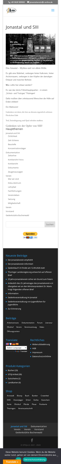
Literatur (48, 322)
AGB (34, 348)
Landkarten (13, 382)
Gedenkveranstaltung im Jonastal (22, 297)
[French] (10, 344)
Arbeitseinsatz (13, 322)
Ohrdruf (10, 327)
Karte (9, 404)
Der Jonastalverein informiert (20, 264)
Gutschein (45, 400)
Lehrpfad (12, 187)
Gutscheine (13, 378)
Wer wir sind (13, 179)
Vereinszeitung (30, 327)
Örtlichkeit (12, 136)
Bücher (11, 370)
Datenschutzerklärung (34, 459)
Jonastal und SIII (13, 133)
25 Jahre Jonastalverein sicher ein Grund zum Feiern (30, 279)
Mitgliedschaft (14, 203)
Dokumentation (13, 152)
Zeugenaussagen (15, 171)
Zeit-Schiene (13, 140)
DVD (9, 400)
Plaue (34, 404)
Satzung (11, 199)
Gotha (35, 400)
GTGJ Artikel (13, 374)
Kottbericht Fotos (16, 159)
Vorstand (10, 211)
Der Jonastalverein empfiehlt (20, 260)
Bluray (19, 395)
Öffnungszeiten (13, 331)
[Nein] (57, 456)
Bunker (35, 395)
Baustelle (12, 144)
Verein (8, 175)
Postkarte (43, 404)
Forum (39, 322)
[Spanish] (17, 344)
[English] (7, 344)
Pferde (26, 404)
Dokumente (13, 167)
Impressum (37, 352)
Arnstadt (10, 395)
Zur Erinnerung (14, 308)
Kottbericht (13, 163)
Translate (23, 351)
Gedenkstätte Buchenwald (17, 215)
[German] (13, 344)
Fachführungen (14, 191)
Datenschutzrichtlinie (41, 356)
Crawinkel (45, 395)
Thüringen (11, 408)
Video (42, 327)
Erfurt (28, 400)
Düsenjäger (18, 400)
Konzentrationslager (17, 148)
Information (13, 293)
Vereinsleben (13, 195)
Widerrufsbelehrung (41, 344)
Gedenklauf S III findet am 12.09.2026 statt (26, 268)
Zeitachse (12, 155)
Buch (27, 395)
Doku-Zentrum (14, 183)
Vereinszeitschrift (25, 408)
